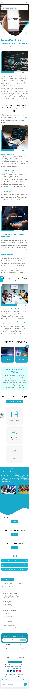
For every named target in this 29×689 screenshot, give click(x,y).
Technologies (6, 6)
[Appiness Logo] (26, 2)
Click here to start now (14, 401)
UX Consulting (7, 612)
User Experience (21, 648)
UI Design (6, 615)
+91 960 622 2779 (18, 668)
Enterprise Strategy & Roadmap (10, 593)
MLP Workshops (8, 616)
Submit (23, 640)
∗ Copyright (7, 676)
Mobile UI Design (8, 607)
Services (21, 644)
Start (14, 522)
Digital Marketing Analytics (9, 620)
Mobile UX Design (8, 605)
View (14, 534)
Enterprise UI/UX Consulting (9, 610)
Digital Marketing (8, 621)
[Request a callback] (27, 346)
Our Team (21, 653)
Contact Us (21, 657)
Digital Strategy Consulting (10, 595)
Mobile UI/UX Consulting (10, 602)
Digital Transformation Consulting (12, 596)
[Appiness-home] (1, 6)
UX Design (6, 613)
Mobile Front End (12, 6)
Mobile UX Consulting (9, 604)
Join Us (8, 657)
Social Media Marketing (9, 624)
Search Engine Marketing (10, 627)
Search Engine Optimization (10, 622)
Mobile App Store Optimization (11, 625)
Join (14, 547)
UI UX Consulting (7, 601)
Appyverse (25, 679)
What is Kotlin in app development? (10, 560)
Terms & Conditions (10, 674)
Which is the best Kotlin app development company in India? (14, 564)
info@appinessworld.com (18, 664)
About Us (8, 644)
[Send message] (25, 684)
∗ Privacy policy (19, 674)
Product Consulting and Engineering (12, 597)
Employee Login (12, 662)
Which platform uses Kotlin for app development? (13, 569)
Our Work (8, 653)
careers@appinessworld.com (17, 666)
